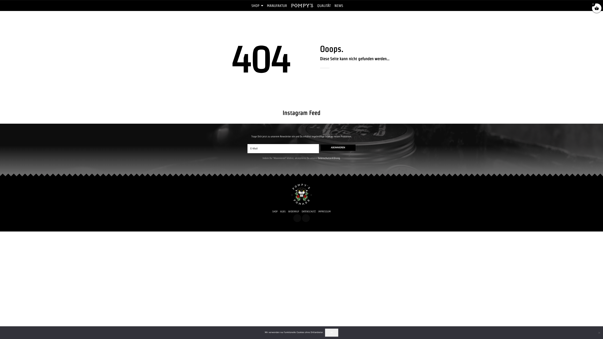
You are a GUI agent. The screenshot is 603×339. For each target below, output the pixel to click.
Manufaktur (277, 6)
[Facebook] (297, 218)
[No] (599, 332)
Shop (255, 6)
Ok (332, 332)
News (338, 6)
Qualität (324, 6)
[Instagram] (306, 218)
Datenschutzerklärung (329, 158)
